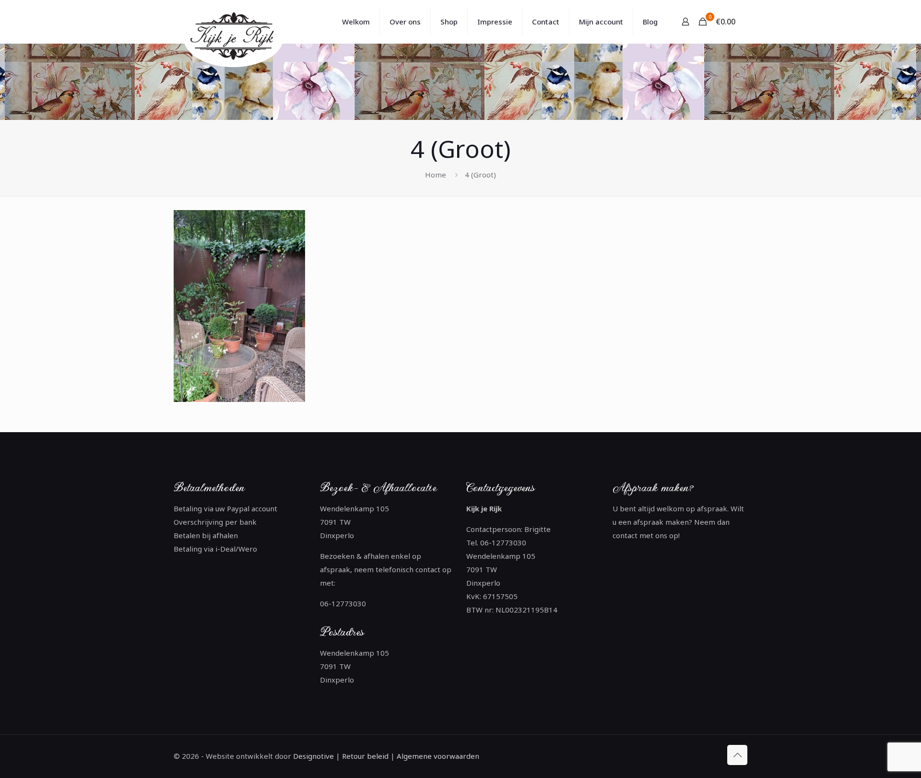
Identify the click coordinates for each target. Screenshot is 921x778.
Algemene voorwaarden (437, 756)
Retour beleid (365, 756)
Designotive (313, 756)
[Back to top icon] (737, 755)
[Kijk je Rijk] (235, 37)
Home (435, 174)
